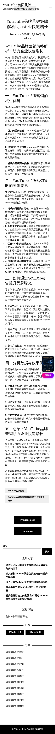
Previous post (27, 520)
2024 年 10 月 (34, 632)
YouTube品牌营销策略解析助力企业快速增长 (26, 499)
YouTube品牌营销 (16, 491)
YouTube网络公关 (15, 670)
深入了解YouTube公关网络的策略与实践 (27, 582)
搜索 (5, 546)
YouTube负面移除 (15, 706)
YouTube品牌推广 (15, 658)
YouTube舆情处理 (15, 676)
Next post (27, 531)
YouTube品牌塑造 (15, 652)
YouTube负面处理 (15, 694)
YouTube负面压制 (15, 688)
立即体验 (48, 375)
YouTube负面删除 (17, 4)
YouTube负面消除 (15, 700)
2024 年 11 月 (15, 632)
